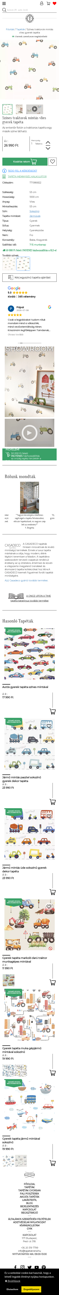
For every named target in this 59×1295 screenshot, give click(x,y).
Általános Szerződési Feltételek (29, 1219)
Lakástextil (29, 1200)
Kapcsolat (29, 1209)
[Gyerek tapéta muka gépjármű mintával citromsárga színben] (21, 1071)
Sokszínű (34, 211)
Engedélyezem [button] (31, 1289)
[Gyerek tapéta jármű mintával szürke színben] (21, 1161)
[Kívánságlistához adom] (52, 162)
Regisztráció (29, 1212)
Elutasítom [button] (12, 1289)
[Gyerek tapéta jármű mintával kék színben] (8, 1161)
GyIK (29, 1228)
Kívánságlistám (29, 1225)
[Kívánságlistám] (54, 4)
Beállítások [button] (13, 1281)
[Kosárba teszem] (52, 711)
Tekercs (38, 144)
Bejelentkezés (29, 1206)
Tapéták (20, 29)
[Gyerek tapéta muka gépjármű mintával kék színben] (8, 1071)
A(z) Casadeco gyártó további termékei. (26, 580)
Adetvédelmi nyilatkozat (29, 1222)
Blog (29, 1203)
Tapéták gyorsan (29, 1190)
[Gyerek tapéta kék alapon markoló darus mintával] (8, 980)
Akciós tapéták (29, 1196)
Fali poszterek (29, 1193)
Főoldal (10, 29)
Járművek (35, 216)
